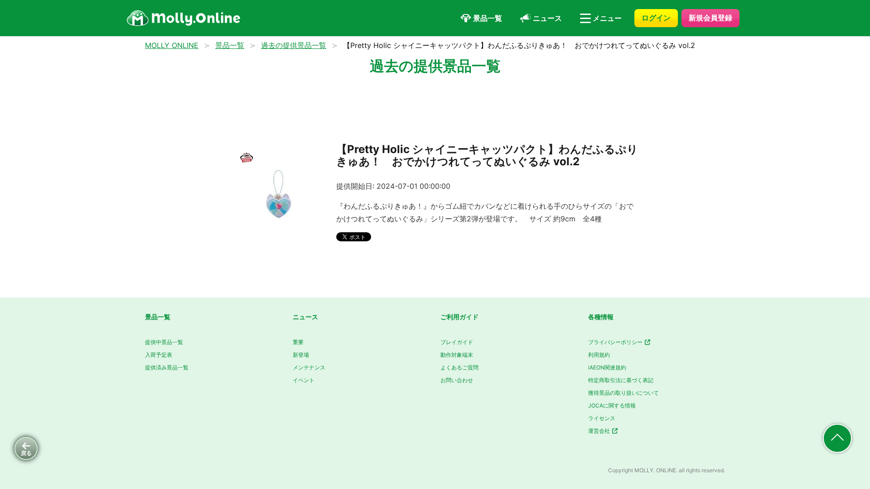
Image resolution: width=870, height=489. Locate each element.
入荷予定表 (158, 354)
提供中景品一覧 (164, 342)
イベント (303, 380)
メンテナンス (309, 367)
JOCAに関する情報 (612, 405)
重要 (298, 342)
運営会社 (599, 430)
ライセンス (601, 418)
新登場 (301, 354)
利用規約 (599, 354)
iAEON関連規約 (607, 367)
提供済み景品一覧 (166, 367)
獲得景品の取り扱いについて (623, 392)
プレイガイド (456, 342)
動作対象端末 (456, 354)
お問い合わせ (456, 380)
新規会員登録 (710, 17)
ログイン (656, 17)
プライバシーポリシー (616, 342)
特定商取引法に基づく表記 (620, 380)
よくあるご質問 (459, 367)
